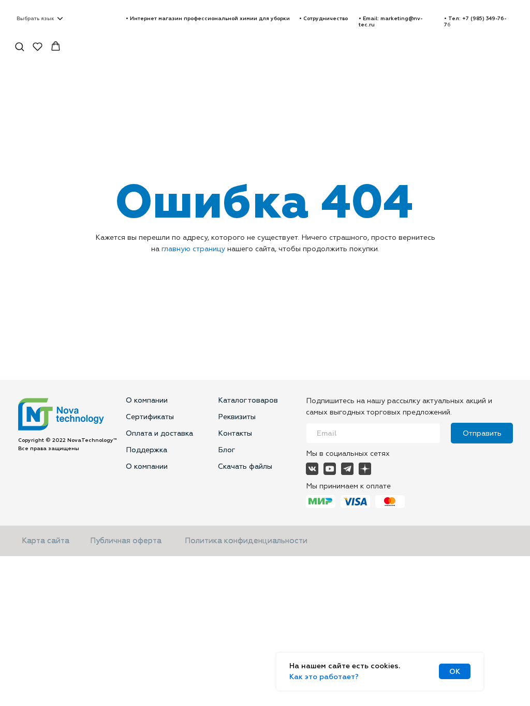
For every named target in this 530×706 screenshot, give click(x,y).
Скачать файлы (245, 466)
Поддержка (146, 450)
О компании (147, 400)
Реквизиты (237, 416)
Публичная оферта (125, 541)
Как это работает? (324, 676)
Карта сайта (45, 541)
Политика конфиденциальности (246, 541)
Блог (226, 450)
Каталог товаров (248, 400)
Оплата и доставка (159, 433)
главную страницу (193, 248)
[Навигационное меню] (514, 46)
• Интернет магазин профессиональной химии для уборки (208, 19)
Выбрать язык (35, 19)
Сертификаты (150, 416)
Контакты (235, 433)
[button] (323, 19)
